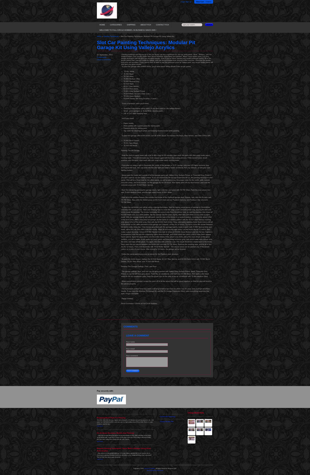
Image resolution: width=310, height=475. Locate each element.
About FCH (145, 25)
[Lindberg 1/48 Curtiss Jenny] (191, 440)
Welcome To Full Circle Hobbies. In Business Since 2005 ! (127, 30)
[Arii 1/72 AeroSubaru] (191, 423)
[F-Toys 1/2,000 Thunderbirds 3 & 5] (208, 423)
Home (102, 25)
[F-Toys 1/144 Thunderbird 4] (200, 423)
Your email (130, 349)
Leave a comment (104, 60)
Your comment (132, 356)
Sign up (188, 2)
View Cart (203, 2)
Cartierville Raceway (167, 417)
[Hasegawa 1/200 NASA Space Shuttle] (208, 431)
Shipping (131, 25)
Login (183, 2)
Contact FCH (162, 25)
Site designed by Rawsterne (155, 470)
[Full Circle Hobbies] (107, 12)
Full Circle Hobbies (149, 468)
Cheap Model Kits (166, 421)
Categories (116, 25)
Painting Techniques (111, 36)
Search (209, 24)
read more (100, 426)
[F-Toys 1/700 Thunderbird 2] (200, 431)
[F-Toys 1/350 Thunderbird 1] (191, 431)
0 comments (101, 57)
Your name (130, 342)
